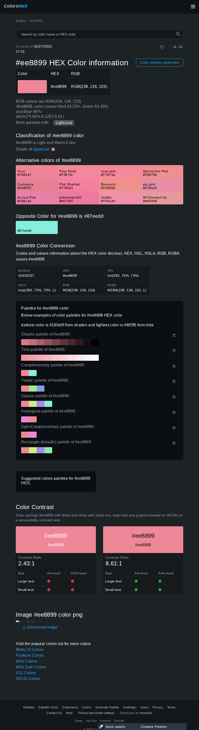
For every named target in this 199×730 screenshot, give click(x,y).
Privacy (158, 707)
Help (69, 713)
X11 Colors (26, 673)
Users (145, 707)
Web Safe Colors (31, 667)
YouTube (91, 720)
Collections (70, 707)
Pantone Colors (30, 655)
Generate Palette (107, 707)
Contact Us (54, 713)
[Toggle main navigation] (193, 6)
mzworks (146, 713)
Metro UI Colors (30, 649)
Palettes (29, 707)
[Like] (162, 47)
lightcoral (41, 149)
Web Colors (26, 661)
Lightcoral (64, 123)
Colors (15, 6)
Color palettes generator (159, 62)
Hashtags (129, 707)
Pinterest (105, 720)
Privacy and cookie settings (96, 713)
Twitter (79, 720)
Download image (42, 627)
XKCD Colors (28, 679)
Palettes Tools (48, 707)
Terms (171, 707)
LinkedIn (119, 720)
